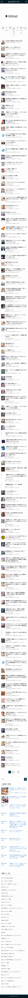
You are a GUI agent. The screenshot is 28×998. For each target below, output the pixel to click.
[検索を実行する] (25, 779)
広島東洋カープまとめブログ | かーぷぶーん (13, 908)
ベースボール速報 (7, 923)
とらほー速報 (15, 858)
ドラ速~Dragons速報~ (8, 878)
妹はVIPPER (5, 920)
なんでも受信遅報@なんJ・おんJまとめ (12, 959)
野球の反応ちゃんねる (8, 896)
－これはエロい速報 (7, 881)
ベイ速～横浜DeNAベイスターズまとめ (12, 935)
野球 (3, 28)
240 (18, 772)
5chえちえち (6, 887)
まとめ (25, 28)
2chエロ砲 (5, 893)
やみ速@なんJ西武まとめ (8, 953)
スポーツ (17, 29)
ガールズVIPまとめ (16, 816)
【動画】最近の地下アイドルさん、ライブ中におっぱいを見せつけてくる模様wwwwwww (17, 848)
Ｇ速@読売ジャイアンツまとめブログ (11, 971)
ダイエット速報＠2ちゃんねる (10, 884)
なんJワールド (6, 974)
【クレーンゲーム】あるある (15, 830)
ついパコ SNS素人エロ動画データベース (12, 986)
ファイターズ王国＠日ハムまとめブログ (12, 977)
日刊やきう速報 (6, 968)
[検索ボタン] (26, 1)
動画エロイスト (21, 30)
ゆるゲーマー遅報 (7, 899)
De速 (4, 932)
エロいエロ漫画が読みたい (9, 980)
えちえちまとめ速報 (16, 851)
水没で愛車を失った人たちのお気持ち (17, 796)
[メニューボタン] (1, 1)
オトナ (6, 29)
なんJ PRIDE (6, 983)
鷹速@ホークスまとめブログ (9, 890)
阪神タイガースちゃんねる (9, 926)
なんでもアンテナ (14, 1)
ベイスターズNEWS (7, 905)
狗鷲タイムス (6, 965)
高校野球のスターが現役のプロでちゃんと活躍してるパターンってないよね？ (17, 790)
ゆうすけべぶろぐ (7, 902)
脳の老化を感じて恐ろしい (15, 838)
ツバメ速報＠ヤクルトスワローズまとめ (12, 944)
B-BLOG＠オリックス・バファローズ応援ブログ (14, 950)
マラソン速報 (6, 962)
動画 (10, 28)
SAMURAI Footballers (8, 956)
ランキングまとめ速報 (8, 947)
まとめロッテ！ (6, 917)
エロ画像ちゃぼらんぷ (14, 31)
